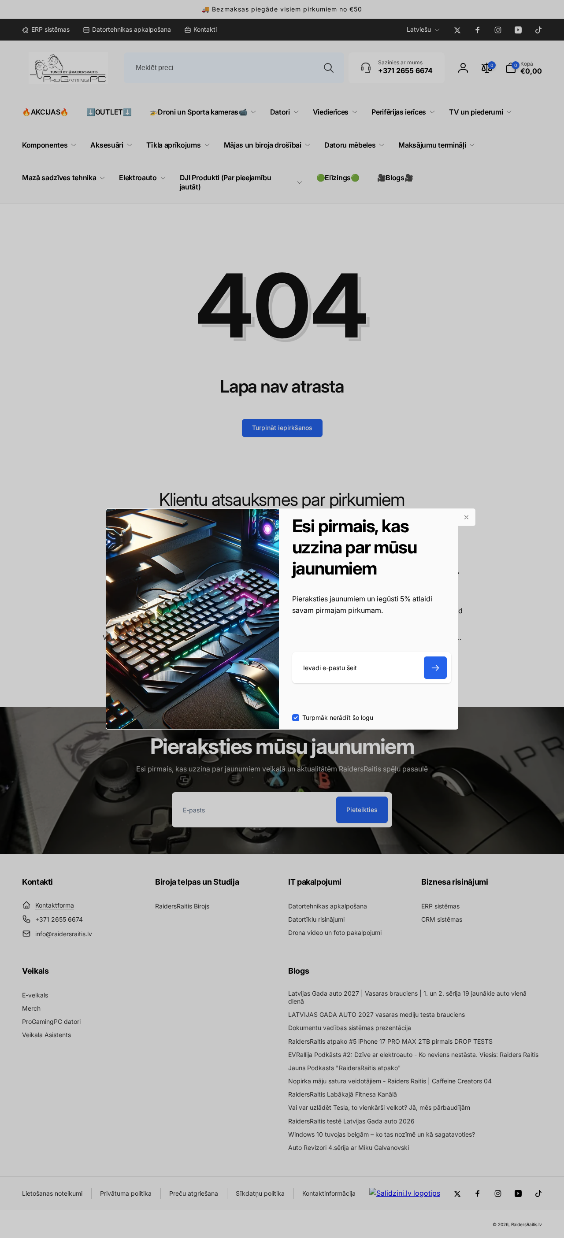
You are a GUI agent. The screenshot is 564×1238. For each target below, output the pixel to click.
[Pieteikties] (435, 667)
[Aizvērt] (466, 517)
